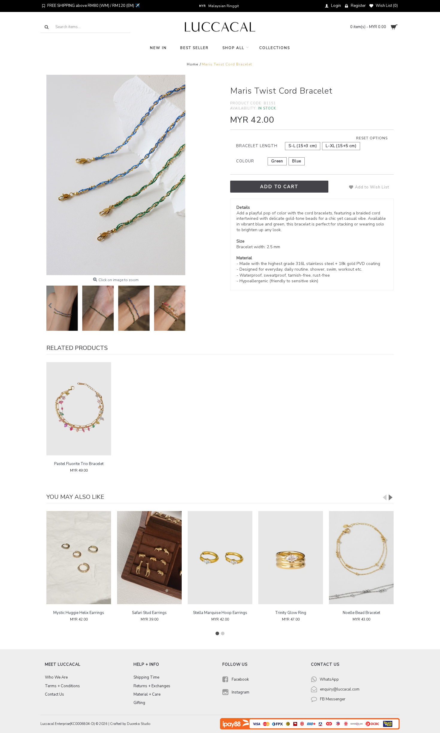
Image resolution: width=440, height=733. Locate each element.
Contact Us (54, 694)
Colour (245, 161)
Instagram (240, 692)
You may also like (75, 497)
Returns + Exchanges (151, 686)
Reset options (372, 138)
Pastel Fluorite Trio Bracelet (79, 464)
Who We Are (56, 677)
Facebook (240, 679)
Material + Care (146, 694)
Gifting (139, 702)
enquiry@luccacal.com (339, 689)
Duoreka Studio (138, 724)
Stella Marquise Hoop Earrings (149, 612)
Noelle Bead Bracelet (290, 612)
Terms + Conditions (62, 686)
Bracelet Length (256, 146)
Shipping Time (146, 677)
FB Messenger (332, 699)
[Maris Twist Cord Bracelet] (115, 175)
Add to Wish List (372, 187)
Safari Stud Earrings (78, 612)
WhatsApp (329, 679)
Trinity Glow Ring (220, 612)
